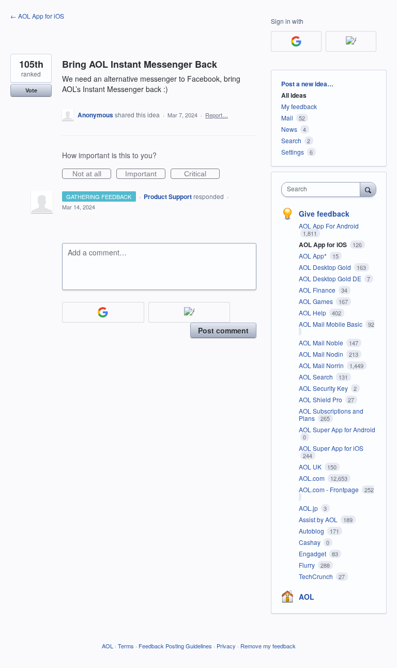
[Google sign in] (103, 312)
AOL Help (313, 312)
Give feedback (324, 213)
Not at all (91, 174)
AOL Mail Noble (322, 342)
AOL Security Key (324, 388)
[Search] (368, 189)
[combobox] (323, 189)
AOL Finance (318, 289)
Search (291, 140)
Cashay (310, 542)
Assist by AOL (319, 519)
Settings (292, 151)
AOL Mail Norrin (322, 365)
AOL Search (316, 376)
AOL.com (312, 478)
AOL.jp (309, 508)
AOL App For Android (329, 225)
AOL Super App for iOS (331, 448)
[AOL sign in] (189, 312)
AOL (306, 596)
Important (145, 174)
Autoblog (312, 530)
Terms (126, 646)
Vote (31, 90)
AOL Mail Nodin (322, 354)
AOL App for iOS (323, 244)
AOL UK (311, 466)
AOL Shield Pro (321, 399)
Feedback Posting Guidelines (175, 646)
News (289, 129)
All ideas (294, 95)
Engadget (313, 553)
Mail (287, 117)
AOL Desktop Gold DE (331, 278)
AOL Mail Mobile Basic (331, 324)
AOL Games (316, 301)
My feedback (299, 106)
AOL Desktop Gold (326, 267)
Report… (216, 115)
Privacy (226, 646)
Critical (202, 174)
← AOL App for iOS (37, 15)
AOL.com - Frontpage (329, 489)
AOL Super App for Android (337, 429)
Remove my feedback (268, 646)
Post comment (223, 330)
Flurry (307, 564)
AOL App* (313, 255)
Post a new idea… (307, 83)
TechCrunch (316, 576)
